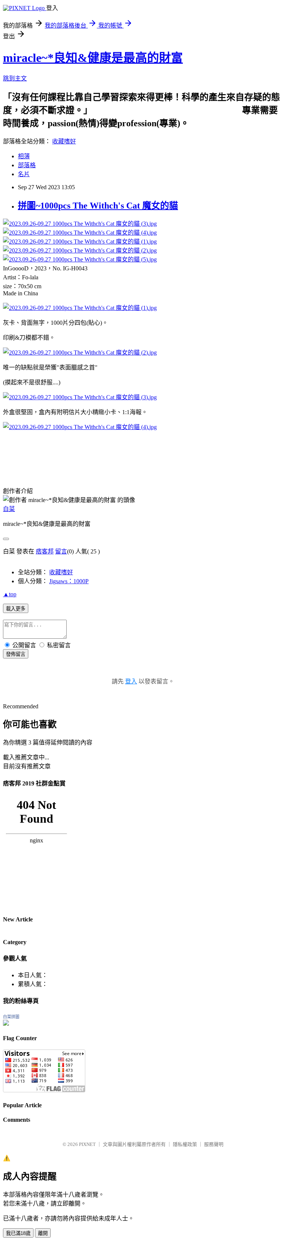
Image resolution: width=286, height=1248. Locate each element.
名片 (24, 174)
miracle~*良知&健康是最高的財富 (93, 57)
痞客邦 (45, 551)
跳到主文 (15, 78)
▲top (9, 594)
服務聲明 (213, 1144)
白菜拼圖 (11, 1016)
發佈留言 (15, 654)
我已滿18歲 (18, 1233)
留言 (61, 551)
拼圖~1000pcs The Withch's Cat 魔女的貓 (98, 205)
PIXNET (87, 1144)
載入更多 (15, 609)
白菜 (9, 509)
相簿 (24, 156)
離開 (43, 1233)
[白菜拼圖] (6, 1023)
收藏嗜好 (64, 141)
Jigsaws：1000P (69, 581)
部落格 (27, 165)
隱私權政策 (185, 1144)
